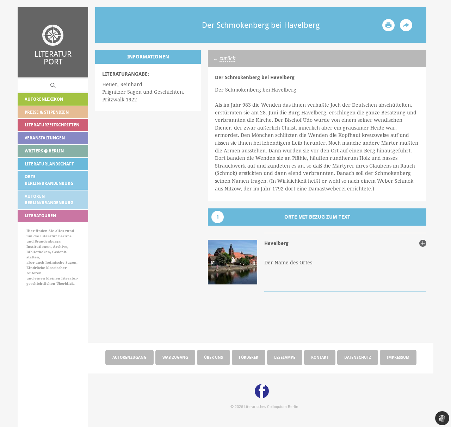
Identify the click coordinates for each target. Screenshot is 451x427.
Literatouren (40, 216)
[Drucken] (388, 25)
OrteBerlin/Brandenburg (49, 180)
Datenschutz (357, 357)
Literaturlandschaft (49, 164)
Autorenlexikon (44, 99)
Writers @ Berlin (44, 151)
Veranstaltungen (45, 138)
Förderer (248, 357)
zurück (227, 58)
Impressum (398, 357)
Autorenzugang (129, 357)
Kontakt (319, 357)
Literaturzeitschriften (52, 125)
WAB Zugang (175, 357)
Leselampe (284, 357)
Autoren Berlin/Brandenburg (49, 199)
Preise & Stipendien (47, 112)
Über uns (213, 357)
